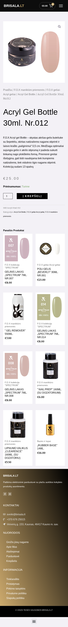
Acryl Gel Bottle (26, 94)
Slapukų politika (15, 598)
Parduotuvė (12, 556)
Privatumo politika (16, 593)
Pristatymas (12, 583)
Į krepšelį (32, 196)
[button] (59, 26)
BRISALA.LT (10, 475)
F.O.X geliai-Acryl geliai (35, 212)
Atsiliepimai (12, 551)
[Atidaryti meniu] (61, 6)
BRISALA (14, 6)
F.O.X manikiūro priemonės (29, 90)
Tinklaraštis (12, 579)
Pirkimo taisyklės (15, 588)
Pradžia (7, 90)
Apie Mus (11, 546)
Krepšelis (11, 561)
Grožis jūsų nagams (17, 542)
